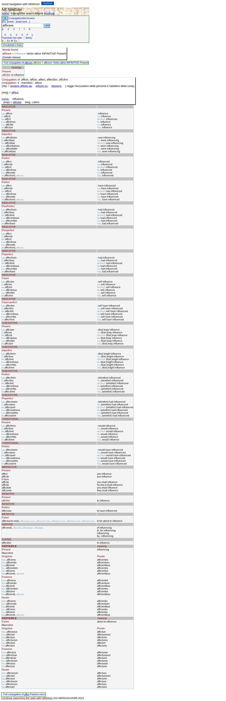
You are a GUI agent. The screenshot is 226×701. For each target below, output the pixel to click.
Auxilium (49, 13)
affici (26, 694)
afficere (29, 62)
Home (5, 13)
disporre (56, 86)
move (5, 99)
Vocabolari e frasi (12, 45)
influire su (42, 86)
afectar (17, 102)
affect (15, 92)
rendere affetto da (21, 86)
